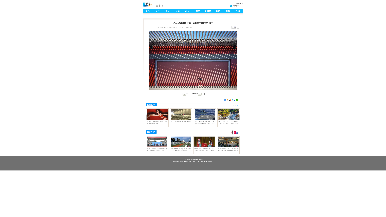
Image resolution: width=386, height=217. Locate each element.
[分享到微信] (237, 100)
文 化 (178, 11)
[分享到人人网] (234, 100)
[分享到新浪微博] (230, 100)
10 (197, 94)
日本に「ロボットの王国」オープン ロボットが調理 (204, 122)
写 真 (238, 11)
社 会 (168, 11)
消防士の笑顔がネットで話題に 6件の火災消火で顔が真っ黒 (157, 122)
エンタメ (188, 11)
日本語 (159, 5)
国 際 (218, 11)
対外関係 (208, 11)
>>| (203, 94)
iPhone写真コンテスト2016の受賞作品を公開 (228, 122)
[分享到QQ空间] (227, 100)
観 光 (198, 11)
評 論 (228, 11)
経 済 (158, 11)
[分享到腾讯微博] (232, 100)
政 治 (148, 11)
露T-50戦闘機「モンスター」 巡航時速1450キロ (180, 122)
